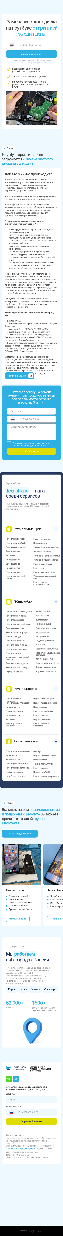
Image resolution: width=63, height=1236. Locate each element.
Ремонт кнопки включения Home (41, 583)
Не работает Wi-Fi (14, 560)
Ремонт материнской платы (15, 577)
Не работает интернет (46, 671)
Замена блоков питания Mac (46, 547)
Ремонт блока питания (16, 616)
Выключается (42, 620)
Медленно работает (45, 640)
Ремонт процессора (15, 620)
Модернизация (42, 632)
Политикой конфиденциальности (32, 63)
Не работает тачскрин (43, 698)
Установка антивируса (46, 628)
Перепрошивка (40, 707)
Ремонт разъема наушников (40, 724)
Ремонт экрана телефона (17, 768)
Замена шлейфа (13, 564)
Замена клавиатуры (42, 564)
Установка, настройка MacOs (46, 556)
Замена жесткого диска (17, 663)
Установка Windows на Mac (45, 560)
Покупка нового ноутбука (47, 663)
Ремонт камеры (13, 551)
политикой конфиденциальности (22, 1148)
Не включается (40, 543)
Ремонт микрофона (14, 572)
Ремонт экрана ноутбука (17, 632)
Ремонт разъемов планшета (14, 724)
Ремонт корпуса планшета (13, 699)
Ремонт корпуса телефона (18, 751)
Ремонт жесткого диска (44, 572)
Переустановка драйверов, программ (48, 654)
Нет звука (10, 555)
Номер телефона (14, 1106)
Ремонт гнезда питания (16, 645)
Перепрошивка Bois (14, 672)
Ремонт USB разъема (15, 640)
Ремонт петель (40, 568)
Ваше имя (11, 1094)
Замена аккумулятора (16, 547)
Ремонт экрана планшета (17, 703)
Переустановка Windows (47, 649)
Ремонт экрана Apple (15, 539)
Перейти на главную (17, 376)
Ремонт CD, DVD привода (17, 667)
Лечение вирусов (43, 624)
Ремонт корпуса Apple (16, 543)
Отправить (31, 451)
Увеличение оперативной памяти (44, 577)
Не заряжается (13, 568)
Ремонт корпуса (13, 653)
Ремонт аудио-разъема (16, 649)
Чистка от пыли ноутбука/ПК (19, 611)
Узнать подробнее (31, 54)
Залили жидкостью (42, 539)
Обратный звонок (31, 1121)
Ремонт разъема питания (17, 763)
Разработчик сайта (14, 1135)
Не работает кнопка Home (45, 703)
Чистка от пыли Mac (42, 551)
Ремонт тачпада (13, 636)
